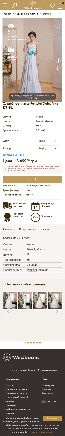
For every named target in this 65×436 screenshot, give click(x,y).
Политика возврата (15, 393)
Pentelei (29, 195)
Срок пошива (10, 130)
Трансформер (11, 190)
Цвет (6, 140)
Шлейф (7, 125)
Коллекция (9, 185)
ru (55, 401)
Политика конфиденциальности (17, 407)
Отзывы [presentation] (44, 229)
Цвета (6, 121)
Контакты (47, 393)
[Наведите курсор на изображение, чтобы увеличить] (32, 60)
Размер (7, 148)
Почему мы (48, 385)
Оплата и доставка (15, 389)
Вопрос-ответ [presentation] (27, 229)
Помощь (9, 385)
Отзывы (46, 389)
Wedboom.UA (31, 370)
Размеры (9, 413)
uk (49, 401)
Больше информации (41, 432)
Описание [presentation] (9, 229)
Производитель (12, 194)
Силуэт (7, 116)
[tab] (10, 229)
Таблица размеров (13, 155)
